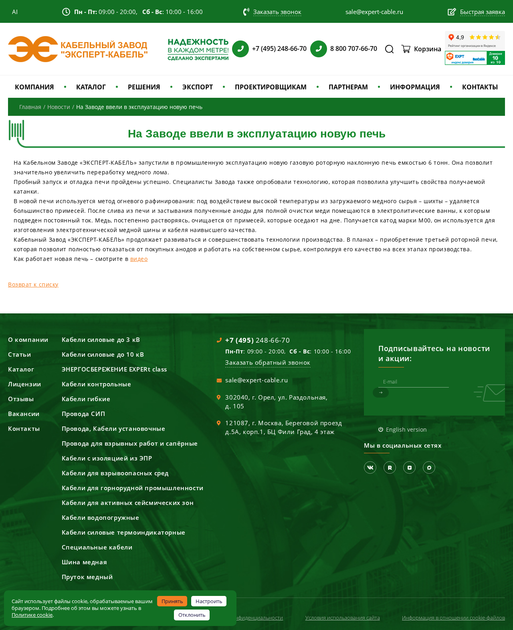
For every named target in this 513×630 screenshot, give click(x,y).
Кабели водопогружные (100, 517)
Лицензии (24, 384)
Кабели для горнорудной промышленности (133, 488)
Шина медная (84, 562)
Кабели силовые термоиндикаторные (124, 532)
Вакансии (24, 414)
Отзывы (21, 399)
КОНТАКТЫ (480, 87)
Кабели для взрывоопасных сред (115, 473)
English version (406, 429)
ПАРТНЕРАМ (348, 87)
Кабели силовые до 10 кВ (103, 354)
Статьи (19, 354)
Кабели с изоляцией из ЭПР (107, 458)
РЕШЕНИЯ (144, 87)
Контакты (24, 428)
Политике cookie (32, 614)
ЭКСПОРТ (197, 87)
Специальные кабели (97, 547)
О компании (28, 339)
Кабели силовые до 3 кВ (101, 339)
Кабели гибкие (86, 399)
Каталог (21, 369)
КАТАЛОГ (91, 87)
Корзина (427, 49)
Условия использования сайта (342, 617)
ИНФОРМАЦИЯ (415, 87)
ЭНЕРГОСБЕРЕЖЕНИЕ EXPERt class (114, 369)
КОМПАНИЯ (34, 87)
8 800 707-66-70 (353, 48)
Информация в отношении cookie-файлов (453, 617)
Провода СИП (83, 414)
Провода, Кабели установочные (114, 428)
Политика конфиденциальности (243, 617)
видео (139, 258)
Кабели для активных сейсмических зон (128, 503)
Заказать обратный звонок (267, 362)
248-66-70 (257, 340)
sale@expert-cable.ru (256, 380)
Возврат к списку (33, 284)
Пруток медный (87, 577)
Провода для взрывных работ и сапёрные (130, 443)
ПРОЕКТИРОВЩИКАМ (271, 87)
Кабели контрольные (96, 384)
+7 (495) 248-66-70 (279, 48)
